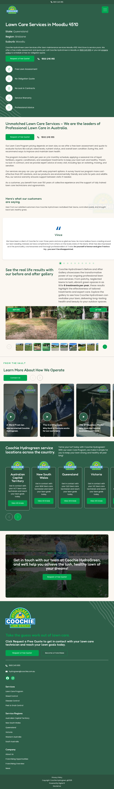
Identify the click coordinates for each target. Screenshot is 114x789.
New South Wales (13, 723)
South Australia (12, 741)
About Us (9, 754)
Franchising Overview (15, 763)
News (8, 768)
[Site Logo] (12, 9)
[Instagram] (13, 678)
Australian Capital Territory (17, 718)
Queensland (11, 727)
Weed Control (12, 696)
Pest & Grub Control (14, 705)
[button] (60, 263)
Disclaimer (57, 786)
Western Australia (13, 737)
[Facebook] (7, 678)
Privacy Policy (57, 777)
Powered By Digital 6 (57, 783)
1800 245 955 (85, 50)
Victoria (9, 732)
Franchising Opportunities (17, 759)
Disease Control (12, 700)
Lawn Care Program (14, 691)
